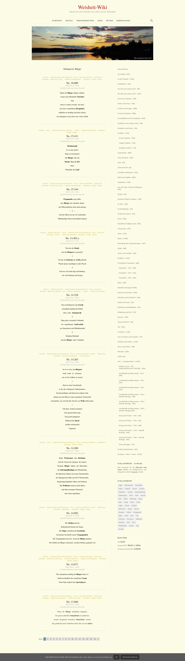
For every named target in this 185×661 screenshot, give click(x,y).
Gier (120, 499)
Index (100, 21)
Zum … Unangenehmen (126, 361)
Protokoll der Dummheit (126, 263)
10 (72, 639)
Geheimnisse (122, 153)
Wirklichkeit (123, 526)
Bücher (109, 21)
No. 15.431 (72, 136)
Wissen (131, 526)
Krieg (126, 502)
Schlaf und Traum (124, 302)
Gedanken (122, 492)
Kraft (120, 502)
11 (76, 639)
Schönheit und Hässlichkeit (127, 307)
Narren (136, 509)
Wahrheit (139, 519)
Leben (132, 502)
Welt (128, 522)
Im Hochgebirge (124, 209)
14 (87, 639)
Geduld (130, 492)
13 (83, 639)
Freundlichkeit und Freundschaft (129, 118)
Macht (77, 130)
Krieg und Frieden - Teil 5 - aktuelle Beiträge (65, 291)
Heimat (120, 194)
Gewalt (142, 495)
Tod (119, 327)
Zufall (120, 356)
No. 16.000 (72, 83)
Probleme (121, 258)
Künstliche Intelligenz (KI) (62, 130)
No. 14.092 (72, 513)
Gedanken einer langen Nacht (128, 123)
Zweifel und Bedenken (73, 79)
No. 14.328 (72, 295)
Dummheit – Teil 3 (125, 278)
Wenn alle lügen (56, 79)
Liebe (120, 234)
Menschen (122, 509)
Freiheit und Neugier (125, 108)
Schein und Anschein (70, 356)
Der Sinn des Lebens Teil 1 (127, 89)
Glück (125, 499)
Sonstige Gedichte (71, 559)
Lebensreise (122, 229)
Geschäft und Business (126, 172)
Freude (134, 489)
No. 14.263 (72, 359)
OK (116, 657)
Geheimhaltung (140, 492)
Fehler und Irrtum (124, 104)
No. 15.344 (72, 189)
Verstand (121, 519)
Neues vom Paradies (125, 253)
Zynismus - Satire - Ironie (93, 79)
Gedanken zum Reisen (126, 128)
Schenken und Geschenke (127, 297)
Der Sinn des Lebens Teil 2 (127, 94)
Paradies (121, 512)
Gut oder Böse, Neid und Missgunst (130, 187)
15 (91, 639)
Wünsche (121, 352)
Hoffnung (133, 499)
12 (80, 639)
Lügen (121, 505)
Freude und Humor (125, 113)
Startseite (57, 21)
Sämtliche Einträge (89, 130)
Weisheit (121, 522)
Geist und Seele (123, 158)
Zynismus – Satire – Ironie (127, 454)
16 (95, 639)
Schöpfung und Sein (125, 312)
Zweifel (121, 529)
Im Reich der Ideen (125, 214)
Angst (120, 485)
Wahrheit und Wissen (125, 342)
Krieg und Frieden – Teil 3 (128, 425)
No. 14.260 (72, 448)
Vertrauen (130, 519)
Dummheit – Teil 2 (125, 273)
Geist (131, 495)
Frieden (141, 489)
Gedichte (121, 133)
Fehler (121, 489)
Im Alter (121, 204)
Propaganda (137, 512)
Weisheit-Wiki (92, 6)
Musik (120, 248)
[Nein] (183, 657)
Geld (48, 130)
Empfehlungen (123, 21)
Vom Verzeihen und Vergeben (128, 337)
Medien (134, 505)
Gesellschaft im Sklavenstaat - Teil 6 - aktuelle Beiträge (71, 77)
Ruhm (120, 283)
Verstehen (66, 509)
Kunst (120, 219)
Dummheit (138, 485)
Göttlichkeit (122, 182)
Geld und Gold (123, 167)
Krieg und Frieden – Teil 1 (128, 416)
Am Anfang (122, 74)
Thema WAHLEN (85, 356)
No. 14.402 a (72, 238)
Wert (133, 522)
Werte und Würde (124, 347)
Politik (129, 512)
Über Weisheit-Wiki (85, 21)
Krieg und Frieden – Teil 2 (128, 420)
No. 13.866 (72, 602)
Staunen (121, 317)
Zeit (137, 526)
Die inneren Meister (125, 99)
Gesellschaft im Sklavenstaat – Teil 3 (132, 387)
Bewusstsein (129, 485)
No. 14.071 (72, 564)
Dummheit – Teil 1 (125, 268)
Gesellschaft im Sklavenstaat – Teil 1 (132, 373)
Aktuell (69, 21)
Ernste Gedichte (54, 232)
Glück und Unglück (125, 177)
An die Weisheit (123, 79)
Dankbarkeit (122, 84)
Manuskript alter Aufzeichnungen (130, 243)
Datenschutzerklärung (130, 657)
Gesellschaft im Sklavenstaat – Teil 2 (132, 380)
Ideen (140, 499)
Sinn (131, 516)
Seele (126, 516)
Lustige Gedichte (125, 143)
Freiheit (127, 489)
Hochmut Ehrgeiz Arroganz (127, 199)
